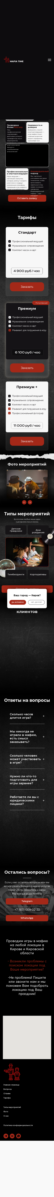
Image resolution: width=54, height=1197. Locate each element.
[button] (36, 602)
